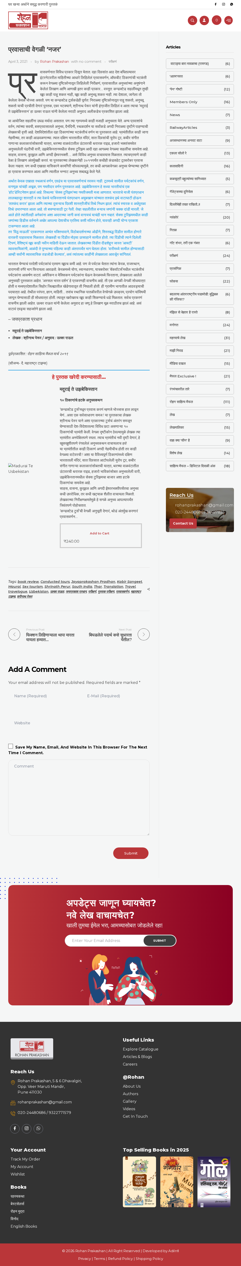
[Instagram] (223, 4)
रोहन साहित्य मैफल (181, 402)
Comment (24, 766)
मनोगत (174, 325)
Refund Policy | (122, 1258)
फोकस (174, 281)
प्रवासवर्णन (122, 591)
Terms (99, 1258)
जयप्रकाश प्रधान (76, 591)
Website (22, 723)
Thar (98, 586)
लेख (172, 414)
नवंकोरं (174, 217)
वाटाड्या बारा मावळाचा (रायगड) (189, 63)
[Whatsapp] (231, 4)
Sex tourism (32, 586)
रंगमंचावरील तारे (179, 389)
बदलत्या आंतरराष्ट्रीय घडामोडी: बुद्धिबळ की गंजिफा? (194, 297)
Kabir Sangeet (129, 582)
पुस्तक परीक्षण (106, 591)
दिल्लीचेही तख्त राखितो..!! (185, 204)
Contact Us (183, 523)
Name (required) (30, 696)
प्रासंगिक (175, 268)
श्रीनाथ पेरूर (24, 596)
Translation (113, 586)
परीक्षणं (113, 61)
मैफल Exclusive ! (183, 376)
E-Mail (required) (103, 696)
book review (28, 582)
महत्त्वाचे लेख (177, 338)
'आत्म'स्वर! (176, 76)
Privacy (84, 1258)
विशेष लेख (176, 453)
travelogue (17, 591)
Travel (130, 586)
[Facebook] (215, 4)
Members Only (183, 102)
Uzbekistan (38, 591)
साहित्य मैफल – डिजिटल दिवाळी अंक (192, 466)
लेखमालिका (177, 427)
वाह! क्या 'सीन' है (180, 440)
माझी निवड (176, 350)
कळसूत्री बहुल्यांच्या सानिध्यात (188, 178)
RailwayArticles (183, 127)
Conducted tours (55, 582)
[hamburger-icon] (228, 20)
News (175, 115)
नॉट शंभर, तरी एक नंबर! (185, 243)
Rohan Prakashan (54, 61)
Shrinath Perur (57, 586)
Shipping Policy (149, 1258)
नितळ (173, 230)
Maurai (14, 586)
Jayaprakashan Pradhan (93, 582)
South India (82, 586)
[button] (128, 1182)
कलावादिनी (176, 166)
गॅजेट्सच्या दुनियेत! (181, 191)
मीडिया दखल (178, 363)
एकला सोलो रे (178, 153)
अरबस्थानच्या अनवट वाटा (186, 140)
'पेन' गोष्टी (176, 89)
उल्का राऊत (57, 591)
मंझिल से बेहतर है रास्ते (183, 312)
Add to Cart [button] (99, 533)
